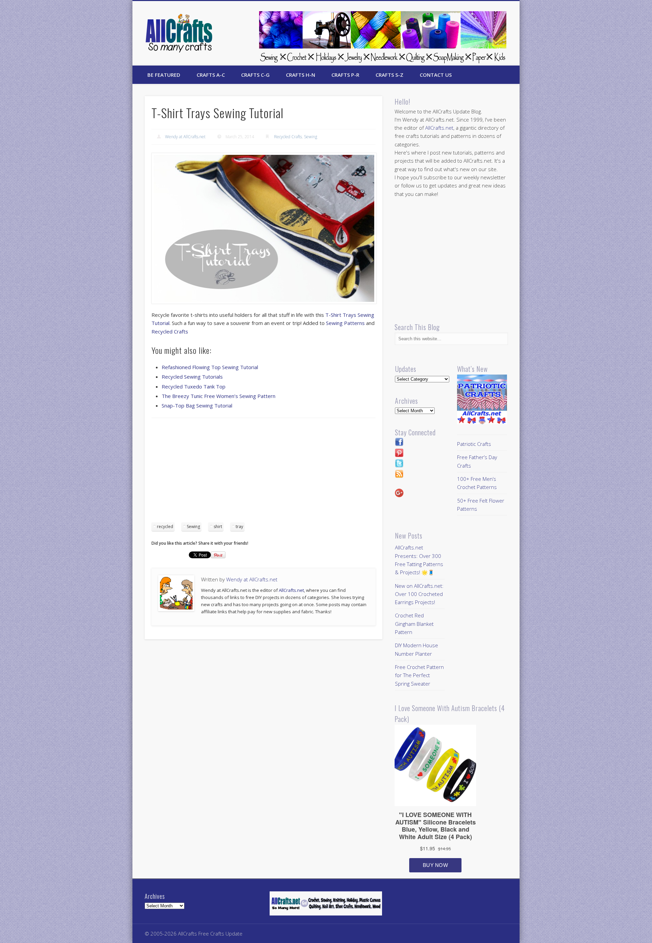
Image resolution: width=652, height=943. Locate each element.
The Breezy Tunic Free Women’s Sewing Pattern (218, 396)
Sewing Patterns (345, 323)
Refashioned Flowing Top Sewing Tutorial (210, 367)
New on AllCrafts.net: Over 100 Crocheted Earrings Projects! (419, 594)
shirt (218, 526)
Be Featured (163, 74)
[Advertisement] (263, 472)
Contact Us (436, 74)
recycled (165, 526)
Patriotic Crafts (474, 443)
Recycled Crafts (288, 137)
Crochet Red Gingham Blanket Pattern (414, 623)
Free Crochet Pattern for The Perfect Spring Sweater (419, 675)
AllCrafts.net (291, 590)
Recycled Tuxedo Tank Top (193, 386)
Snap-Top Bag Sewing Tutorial (197, 405)
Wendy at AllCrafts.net (185, 137)
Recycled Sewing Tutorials (192, 376)
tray (239, 526)
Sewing (310, 137)
